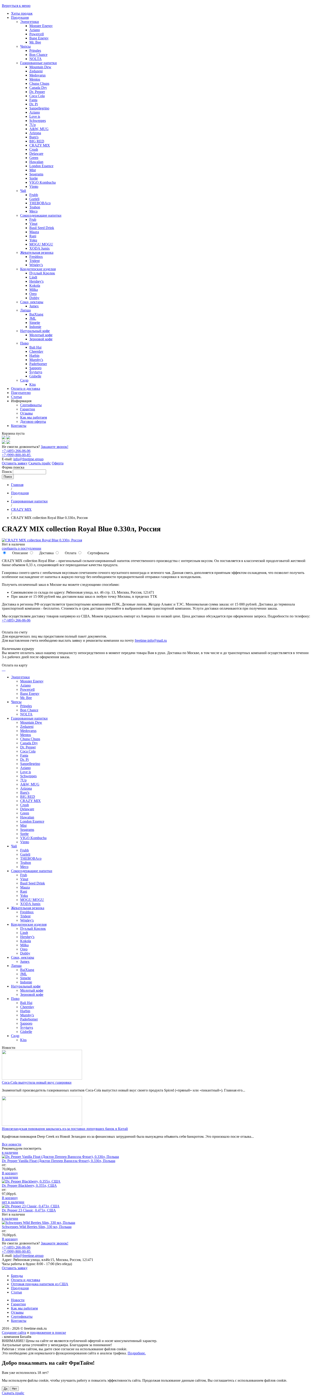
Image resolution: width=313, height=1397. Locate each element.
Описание (19, 553)
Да (5, 1388)
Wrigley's (36, 265)
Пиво (24, 343)
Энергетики (29, 22)
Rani (32, 236)
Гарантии (27, 409)
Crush (33, 149)
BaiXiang (36, 314)
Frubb (33, 195)
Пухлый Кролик (42, 273)
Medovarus (37, 75)
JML (32, 318)
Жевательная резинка (36, 252)
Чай (23, 191)
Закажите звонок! (54, 447)
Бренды (17, 1276)
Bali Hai (35, 347)
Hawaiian (36, 162)
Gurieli (34, 199)
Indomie (35, 327)
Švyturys (35, 372)
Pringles (35, 50)
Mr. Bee (35, 42)
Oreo (33, 294)
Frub (32, 219)
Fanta (33, 100)
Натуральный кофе (35, 331)
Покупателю (21, 393)
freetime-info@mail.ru (151, 640)
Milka (33, 290)
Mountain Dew (40, 67)
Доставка (46, 553)
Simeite (34, 323)
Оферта (57, 463)
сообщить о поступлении (21, 548)
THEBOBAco (40, 203)
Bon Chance (38, 55)
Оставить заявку (14, 463)
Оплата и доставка (25, 388)
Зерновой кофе (40, 339)
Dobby (34, 298)
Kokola (34, 285)
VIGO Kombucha (42, 182)
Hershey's (36, 281)
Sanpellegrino (39, 108)
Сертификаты (31, 405)
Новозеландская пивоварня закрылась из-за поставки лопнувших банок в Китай (65, 1129)
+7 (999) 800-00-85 (16, 455)
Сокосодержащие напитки (40, 215)
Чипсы (25, 46)
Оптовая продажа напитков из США (39, 1284)
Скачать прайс (39, 463)
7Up (32, 125)
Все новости (11, 1144)
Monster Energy (41, 26)
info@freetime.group (28, 459)
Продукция (20, 17)
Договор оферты (33, 421)
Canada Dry (38, 88)
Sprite (33, 178)
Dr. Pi (33, 104)
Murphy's (36, 360)
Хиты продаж (22, 13)
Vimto (33, 186)
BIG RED (36, 141)
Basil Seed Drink (41, 228)
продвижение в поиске (48, 1332)
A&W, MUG (39, 129)
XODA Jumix (39, 248)
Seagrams (36, 174)
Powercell (36, 34)
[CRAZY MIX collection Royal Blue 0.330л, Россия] (42, 540)
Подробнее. (137, 1353)
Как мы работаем (33, 417)
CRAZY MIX (39, 145)
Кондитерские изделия (38, 269)
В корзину (10, 1173)
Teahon (34, 207)
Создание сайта (14, 1332)
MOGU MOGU (41, 244)
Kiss (32, 384)
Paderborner (38, 364)
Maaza (34, 232)
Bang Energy (39, 38)
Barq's (33, 137)
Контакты (18, 426)
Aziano (34, 30)
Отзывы (26, 413)
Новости (18, 1300)
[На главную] (3, 438)
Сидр (24, 380)
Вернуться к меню (16, 6)
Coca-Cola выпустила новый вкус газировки (36, 1082)
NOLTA (35, 59)
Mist (32, 170)
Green (33, 158)
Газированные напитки (38, 63)
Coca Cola (37, 96)
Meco (33, 211)
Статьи (16, 397)
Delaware (36, 154)
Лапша (25, 310)
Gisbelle (35, 376)
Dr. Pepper (37, 92)
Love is (34, 116)
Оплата (70, 553)
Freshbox (36, 257)
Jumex (34, 306)
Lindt (33, 277)
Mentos (34, 79)
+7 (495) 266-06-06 (16, 451)
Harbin (34, 355)
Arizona (35, 133)
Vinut (33, 224)
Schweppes (37, 121)
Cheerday (36, 351)
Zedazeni (36, 71)
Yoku (33, 240)
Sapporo (35, 368)
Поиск (7, 472)
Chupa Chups (39, 83)
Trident (34, 261)
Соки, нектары (31, 302)
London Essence (41, 166)
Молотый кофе (40, 335)
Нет (14, 1388)
